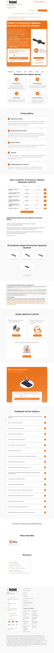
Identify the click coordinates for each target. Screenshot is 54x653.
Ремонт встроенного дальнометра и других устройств (29, 303)
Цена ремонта (27, 13)
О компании (14, 13)
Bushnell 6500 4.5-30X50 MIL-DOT (26, 618)
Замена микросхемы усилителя (38, 301)
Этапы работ (18, 71)
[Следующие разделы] (47, 72)
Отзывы (41, 13)
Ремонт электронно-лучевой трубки (35, 300)
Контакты (36, 13)
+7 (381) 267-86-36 (12, 7)
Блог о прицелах (26, 631)
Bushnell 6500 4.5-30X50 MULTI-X (34, 618)
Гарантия (30, 71)
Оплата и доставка (27, 590)
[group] (13, 542)
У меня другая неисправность (27, 211)
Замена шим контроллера (27, 301)
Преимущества (10, 71)
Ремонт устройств (21, 13)
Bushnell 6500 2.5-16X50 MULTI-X (26, 623)
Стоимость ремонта (27, 588)
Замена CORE (17, 303)
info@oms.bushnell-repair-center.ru (19, 568)
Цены (25, 71)
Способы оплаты (26, 605)
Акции (42, 71)
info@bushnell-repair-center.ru (12, 604)
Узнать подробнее (16, 335)
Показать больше (27, 275)
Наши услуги (25, 600)
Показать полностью (11, 235)
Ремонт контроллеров (24, 300)
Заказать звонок (43, 10)
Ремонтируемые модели (28, 598)
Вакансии (32, 13)
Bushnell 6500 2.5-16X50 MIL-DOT (35, 623)
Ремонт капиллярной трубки (15, 300)
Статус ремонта (33, 10)
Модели (37, 71)
